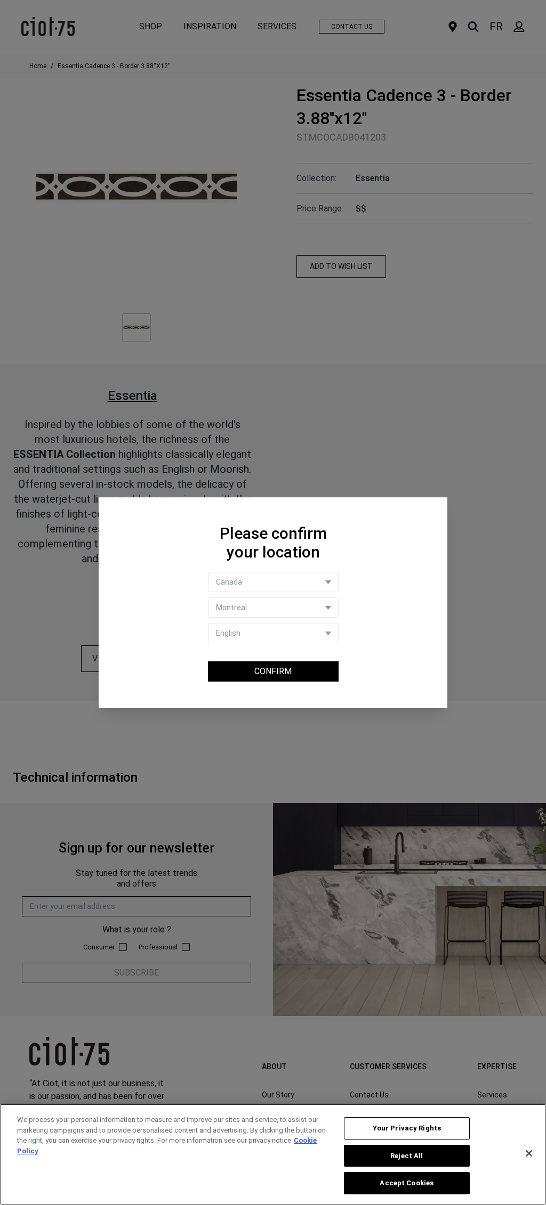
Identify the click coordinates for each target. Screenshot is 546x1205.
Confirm (273, 671)
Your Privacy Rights (407, 1128)
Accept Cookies (406, 1183)
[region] (273, 1154)
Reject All (406, 1156)
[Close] (529, 1153)
